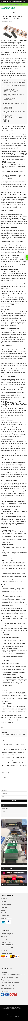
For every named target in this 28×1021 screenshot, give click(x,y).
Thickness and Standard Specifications (11, 90)
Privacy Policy (5, 916)
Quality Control (7, 116)
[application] (14, 842)
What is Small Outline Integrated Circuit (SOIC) (11, 760)
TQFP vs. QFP (6, 120)
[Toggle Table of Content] (24, 81)
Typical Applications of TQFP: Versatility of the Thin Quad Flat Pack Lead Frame (13, 104)
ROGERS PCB (5, 950)
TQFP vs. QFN (6, 121)
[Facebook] (3, 1014)
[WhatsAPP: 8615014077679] (27, 258)
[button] (14, 842)
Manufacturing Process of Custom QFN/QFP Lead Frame (13, 752)
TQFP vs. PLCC (7, 123)
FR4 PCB (4, 936)
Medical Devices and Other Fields (10, 109)
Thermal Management (8, 99)
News (14, 12)
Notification (4, 815)
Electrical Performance (8, 100)
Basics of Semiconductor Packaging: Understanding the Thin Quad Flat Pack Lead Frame (13, 83)
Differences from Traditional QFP (10, 91)
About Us (4, 899)
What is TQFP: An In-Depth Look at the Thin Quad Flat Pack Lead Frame (13, 86)
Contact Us (4, 913)
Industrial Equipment (8, 107)
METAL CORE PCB (7, 945)
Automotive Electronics (8, 108)
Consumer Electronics (8, 106)
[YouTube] (9, 1014)
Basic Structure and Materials (9, 89)
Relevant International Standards (10, 93)
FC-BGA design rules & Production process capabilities (13, 744)
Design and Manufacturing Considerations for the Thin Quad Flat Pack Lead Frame (13, 112)
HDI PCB (4, 939)
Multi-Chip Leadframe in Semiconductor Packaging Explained (14, 757)
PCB (15, 207)
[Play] (2, 864)
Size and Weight (7, 97)
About (2, 4)
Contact (5, 4)
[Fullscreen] (25, 864)
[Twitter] (4, 1014)
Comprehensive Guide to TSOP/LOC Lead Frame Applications (14, 762)
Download (4, 907)
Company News (5, 808)
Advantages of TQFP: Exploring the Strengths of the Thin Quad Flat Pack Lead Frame (13, 95)
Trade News (4, 811)
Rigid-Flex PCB (6, 942)
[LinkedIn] (7, 1014)
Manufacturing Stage (8, 115)
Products (3, 901)
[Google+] (6, 1014)
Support (3, 910)
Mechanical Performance (8, 102)
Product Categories (7, 933)
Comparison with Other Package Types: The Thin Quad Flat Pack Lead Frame (13, 118)
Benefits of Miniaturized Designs (10, 98)
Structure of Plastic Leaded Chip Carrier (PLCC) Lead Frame (14, 765)
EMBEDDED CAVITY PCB (9, 948)
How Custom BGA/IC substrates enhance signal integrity (13, 747)
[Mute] (23, 864)
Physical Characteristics (8, 88)
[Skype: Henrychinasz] (27, 256)
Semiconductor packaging (7, 133)
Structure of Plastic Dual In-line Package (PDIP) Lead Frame (14, 767)
